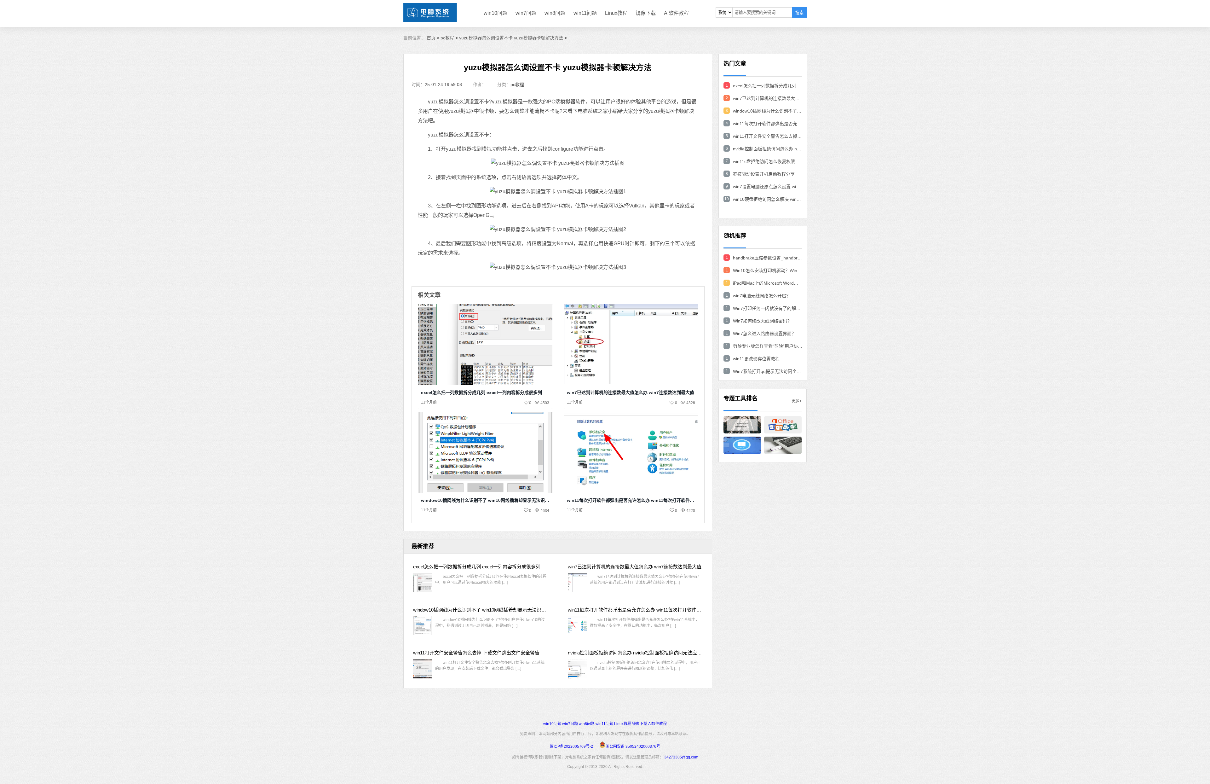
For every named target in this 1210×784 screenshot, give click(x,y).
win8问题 (554, 13)
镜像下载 (646, 13)
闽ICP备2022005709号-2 (571, 746)
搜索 (799, 12)
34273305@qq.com (681, 757)
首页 (431, 37)
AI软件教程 (676, 13)
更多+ (797, 401)
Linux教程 (616, 13)
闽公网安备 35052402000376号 (633, 746)
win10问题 (495, 13)
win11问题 (585, 13)
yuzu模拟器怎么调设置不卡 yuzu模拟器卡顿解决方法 (511, 37)
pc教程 (447, 37)
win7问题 (526, 13)
